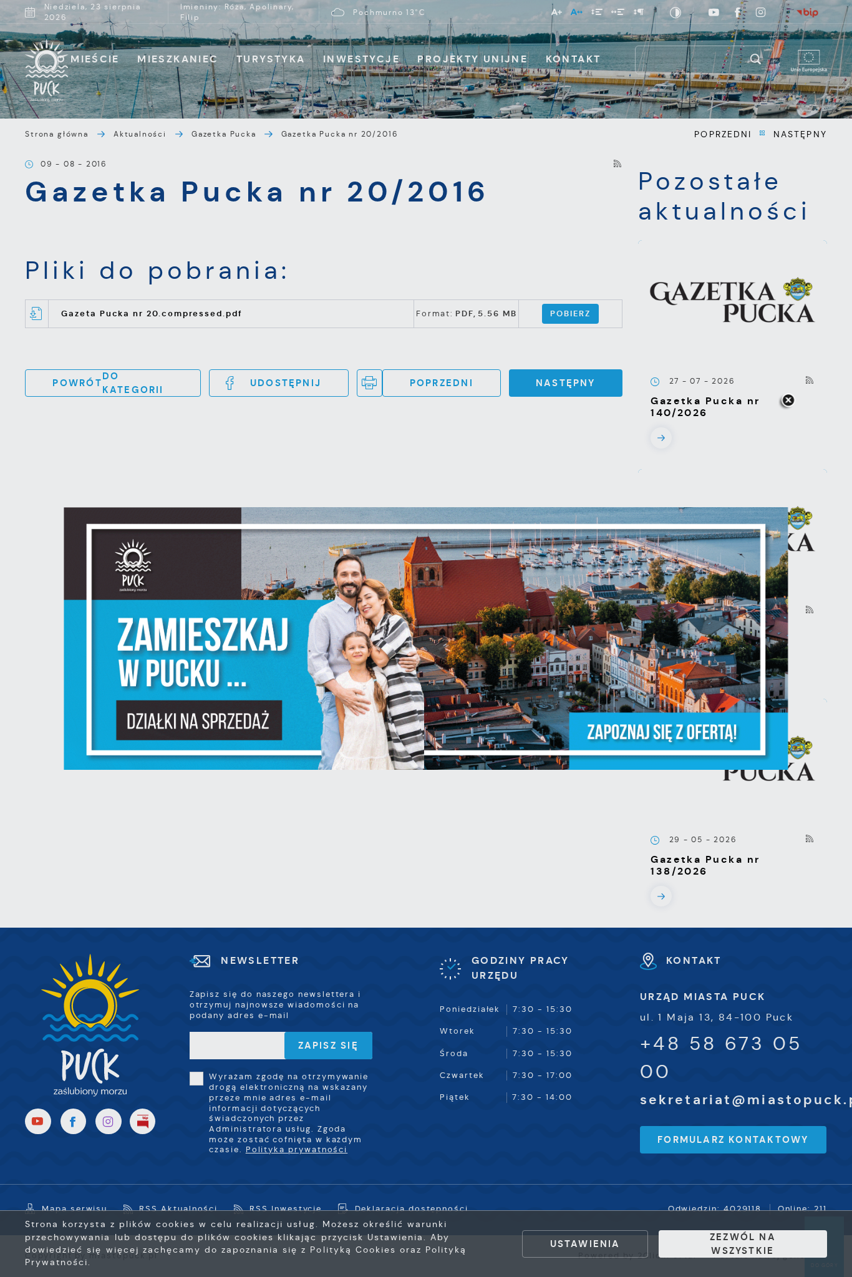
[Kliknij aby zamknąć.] (787, 401)
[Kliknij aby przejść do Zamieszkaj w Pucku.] (426, 638)
